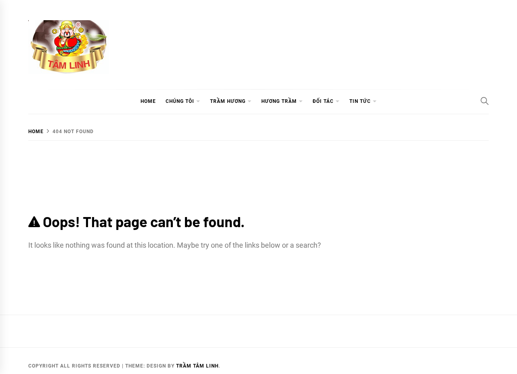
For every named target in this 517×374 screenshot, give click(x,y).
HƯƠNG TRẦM (279, 101)
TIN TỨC (360, 101)
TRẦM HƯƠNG (228, 101)
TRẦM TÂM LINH (197, 366)
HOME (148, 101)
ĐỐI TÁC (323, 101)
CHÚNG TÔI (180, 101)
